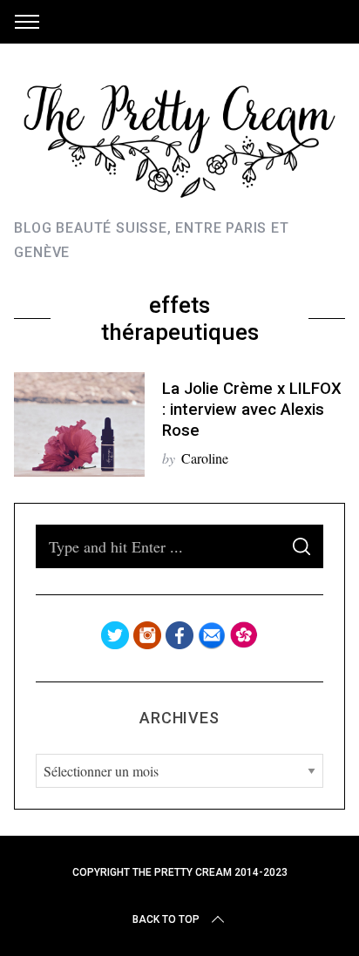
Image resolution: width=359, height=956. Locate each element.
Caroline (204, 458)
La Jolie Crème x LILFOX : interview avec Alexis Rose (252, 409)
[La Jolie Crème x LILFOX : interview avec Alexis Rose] (79, 424)
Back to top (166, 919)
